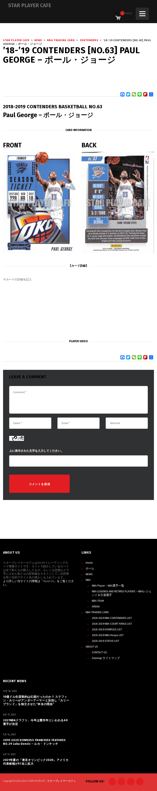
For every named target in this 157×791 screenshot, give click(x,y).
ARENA (96, 606)
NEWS (89, 574)
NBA (88, 580)
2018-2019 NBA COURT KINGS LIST (112, 623)
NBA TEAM (98, 601)
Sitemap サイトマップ (106, 658)
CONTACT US (99, 652)
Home (89, 562)
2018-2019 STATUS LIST (105, 641)
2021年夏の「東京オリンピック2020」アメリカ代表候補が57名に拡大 (36, 761)
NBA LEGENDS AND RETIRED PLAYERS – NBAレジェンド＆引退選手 (121, 593)
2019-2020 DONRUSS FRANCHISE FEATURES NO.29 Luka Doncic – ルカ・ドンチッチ (34, 742)
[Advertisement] (78, 310)
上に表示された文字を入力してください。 (36, 450)
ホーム (90, 568)
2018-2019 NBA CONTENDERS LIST (112, 618)
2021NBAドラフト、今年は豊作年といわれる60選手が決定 (35, 722)
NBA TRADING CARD (97, 612)
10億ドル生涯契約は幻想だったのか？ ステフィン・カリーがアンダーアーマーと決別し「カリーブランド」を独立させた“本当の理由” (36, 700)
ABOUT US (92, 646)
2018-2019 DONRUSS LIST (107, 629)
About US (48, 581)
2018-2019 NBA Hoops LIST (108, 635)
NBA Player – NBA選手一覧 (108, 585)
